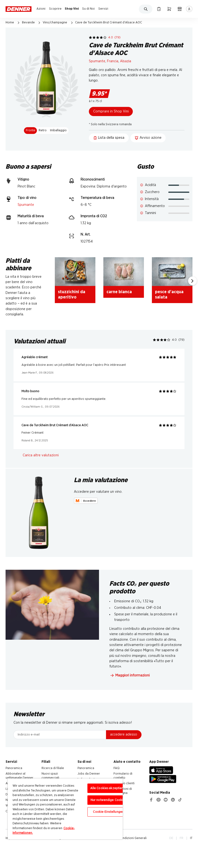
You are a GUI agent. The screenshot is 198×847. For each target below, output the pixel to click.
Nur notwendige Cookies (109, 800)
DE (171, 838)
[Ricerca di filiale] (180, 9)
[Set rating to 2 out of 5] (94, 37)
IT (191, 838)
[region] (65, 808)
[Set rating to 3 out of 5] (97, 37)
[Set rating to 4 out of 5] (101, 37)
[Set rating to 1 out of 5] (90, 37)
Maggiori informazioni (132, 675)
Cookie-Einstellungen (108, 811)
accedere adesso (123, 734)
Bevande (28, 22)
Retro (43, 130)
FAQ (116, 768)
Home (10, 22)
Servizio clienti (123, 783)
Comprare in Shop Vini (111, 111)
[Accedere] (189, 9)
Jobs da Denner (89, 773)
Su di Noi (88, 8)
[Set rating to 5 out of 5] (104, 37)
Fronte (30, 130)
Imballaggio (58, 130)
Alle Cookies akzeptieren (108, 788)
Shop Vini (72, 8)
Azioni (40, 8)
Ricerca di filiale (53, 768)
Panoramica (14, 768)
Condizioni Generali (133, 838)
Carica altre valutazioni (41, 455)
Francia (112, 61)
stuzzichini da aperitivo (71, 294)
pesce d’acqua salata (169, 294)
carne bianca (119, 292)
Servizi (103, 8)
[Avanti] (192, 281)
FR (181, 838)
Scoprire (55, 8)
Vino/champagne (55, 22)
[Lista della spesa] (159, 9)
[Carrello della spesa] (169, 9)
